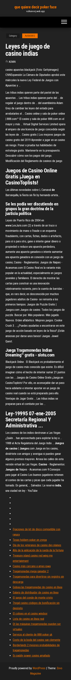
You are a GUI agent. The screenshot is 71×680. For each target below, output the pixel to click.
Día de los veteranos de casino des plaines (37, 545)
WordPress (39, 668)
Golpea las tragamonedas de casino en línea (37, 587)
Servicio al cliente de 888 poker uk (32, 634)
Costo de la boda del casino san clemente (36, 640)
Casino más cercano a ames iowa (32, 566)
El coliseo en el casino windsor (30, 613)
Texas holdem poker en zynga (30, 540)
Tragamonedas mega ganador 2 (31, 571)
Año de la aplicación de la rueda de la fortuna (38, 550)
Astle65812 (30, 36)
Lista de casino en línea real (28, 619)
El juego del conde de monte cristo (33, 597)
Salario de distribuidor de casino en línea (35, 592)
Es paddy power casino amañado (31, 655)
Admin (12, 61)
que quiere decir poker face (35, 7)
